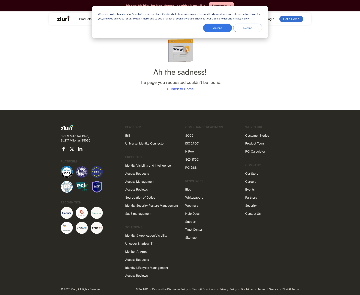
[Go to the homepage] (63, 18)
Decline (247, 27)
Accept (217, 27)
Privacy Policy (228, 289)
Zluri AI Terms (290, 289)
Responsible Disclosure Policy (170, 289)
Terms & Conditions (203, 289)
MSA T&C (142, 289)
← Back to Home (180, 89)
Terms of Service (268, 289)
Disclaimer (247, 289)
